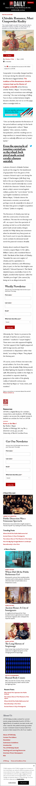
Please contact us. (8, 393)
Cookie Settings (12, 782)
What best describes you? (13, 319)
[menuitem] (30, 2)
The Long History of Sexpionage (14, 645)
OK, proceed (23, 783)
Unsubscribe (7, 745)
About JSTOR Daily (9, 735)
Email (7, 311)
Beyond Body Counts (15, 678)
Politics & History (7, 14)
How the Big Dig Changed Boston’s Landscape (17, 541)
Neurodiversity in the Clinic (11, 544)
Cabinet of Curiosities (9, 516)
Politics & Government (12, 675)
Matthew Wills (9, 59)
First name (8, 295)
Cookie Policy (20, 779)
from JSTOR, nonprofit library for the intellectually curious (18, 9)
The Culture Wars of (17, 539)
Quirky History (9, 569)
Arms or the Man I (10, 423)
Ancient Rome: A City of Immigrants (14, 536)
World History (9, 605)
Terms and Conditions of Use (18, 761)
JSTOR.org (6, 761)
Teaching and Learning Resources (14, 750)
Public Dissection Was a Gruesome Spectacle (14, 520)
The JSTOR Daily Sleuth (11, 748)
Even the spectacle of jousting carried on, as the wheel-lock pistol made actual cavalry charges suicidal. (15, 154)
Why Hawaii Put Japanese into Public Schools (15, 693)
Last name (8, 303)
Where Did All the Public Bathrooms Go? (15, 533)
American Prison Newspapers (13, 753)
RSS (4, 755)
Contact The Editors (9, 737)
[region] (18, 774)
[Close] (34, 766)
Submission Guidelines (10, 742)
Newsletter (30, 2)
